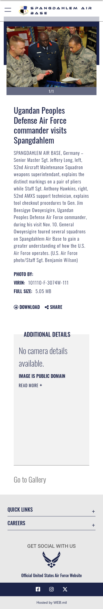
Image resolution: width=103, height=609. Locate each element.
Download (29, 307)
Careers (16, 523)
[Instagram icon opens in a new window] (51, 589)
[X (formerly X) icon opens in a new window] (65, 589)
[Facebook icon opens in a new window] (38, 589)
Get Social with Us (51, 546)
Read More (29, 385)
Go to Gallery (30, 479)
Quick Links (20, 509)
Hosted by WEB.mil (51, 602)
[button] (8, 10)
